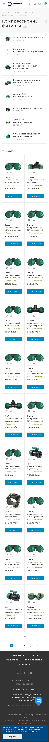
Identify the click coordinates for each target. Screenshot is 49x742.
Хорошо (12, 737)
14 (37, 646)
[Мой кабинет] (39, 4)
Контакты (24, 664)
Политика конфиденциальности (26, 706)
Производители (34, 660)
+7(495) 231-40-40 (25, 681)
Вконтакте (18, 673)
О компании (18, 655)
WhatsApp (24, 673)
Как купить (12, 660)
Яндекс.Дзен (31, 673)
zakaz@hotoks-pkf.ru (26, 689)
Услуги (35, 655)
